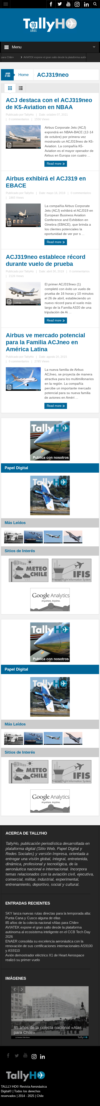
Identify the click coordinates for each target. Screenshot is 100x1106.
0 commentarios (19, 119)
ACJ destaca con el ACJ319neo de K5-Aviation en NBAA (49, 103)
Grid (10, 89)
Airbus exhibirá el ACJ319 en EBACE (46, 182)
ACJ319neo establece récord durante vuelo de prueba (45, 260)
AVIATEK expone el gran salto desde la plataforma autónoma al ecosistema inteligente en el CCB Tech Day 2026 (47, 932)
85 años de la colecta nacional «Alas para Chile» (42, 923)
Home (23, 75)
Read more (54, 163)
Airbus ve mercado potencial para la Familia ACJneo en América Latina (45, 342)
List (21, 89)
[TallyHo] (50, 25)
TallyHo (29, 114)
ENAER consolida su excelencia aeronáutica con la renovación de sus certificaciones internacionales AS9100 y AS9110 (49, 945)
